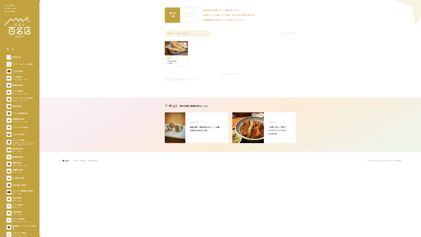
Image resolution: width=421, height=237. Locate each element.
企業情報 (75, 161)
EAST (20, 79)
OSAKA (20, 144)
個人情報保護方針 (93, 161)
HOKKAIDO (16, 143)
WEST (26, 79)
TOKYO (15, 79)
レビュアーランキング (190, 14)
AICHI (14, 144)
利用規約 (82, 161)
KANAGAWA (30, 143)
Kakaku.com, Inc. (379, 160)
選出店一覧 (172, 14)
